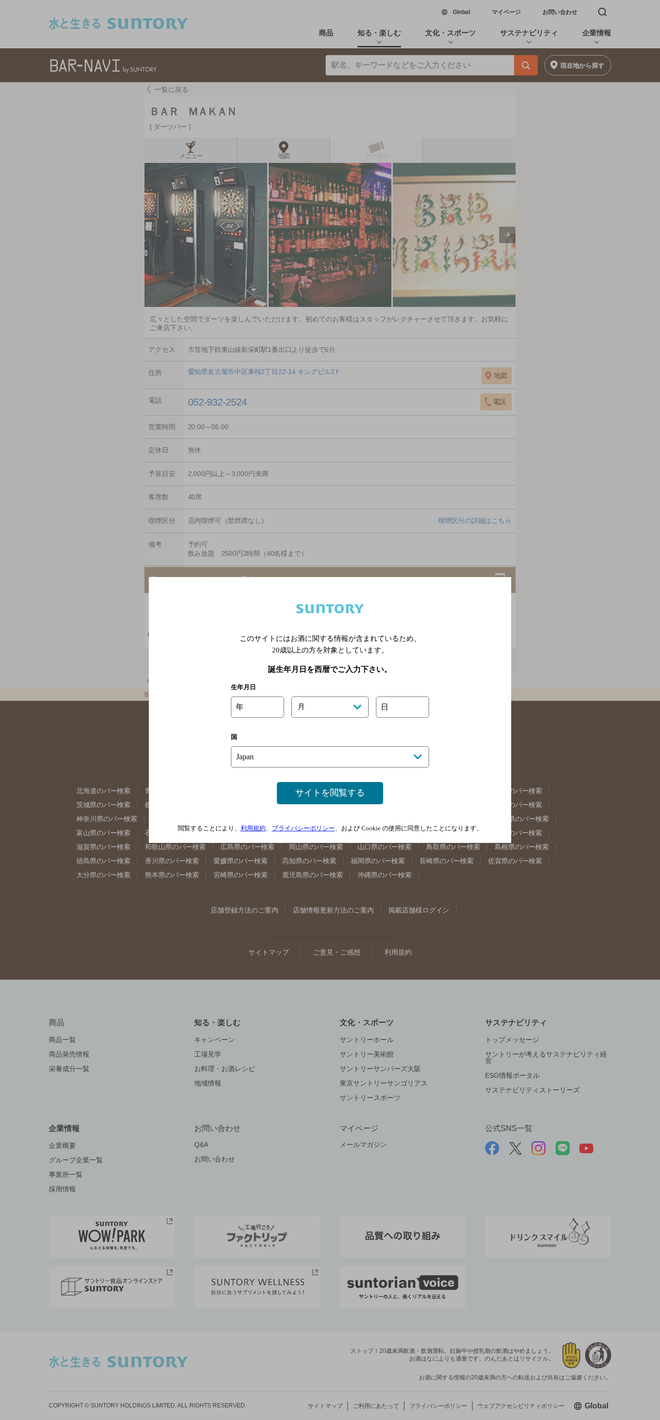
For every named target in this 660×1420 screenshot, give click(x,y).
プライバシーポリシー (303, 828)
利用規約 (253, 828)
